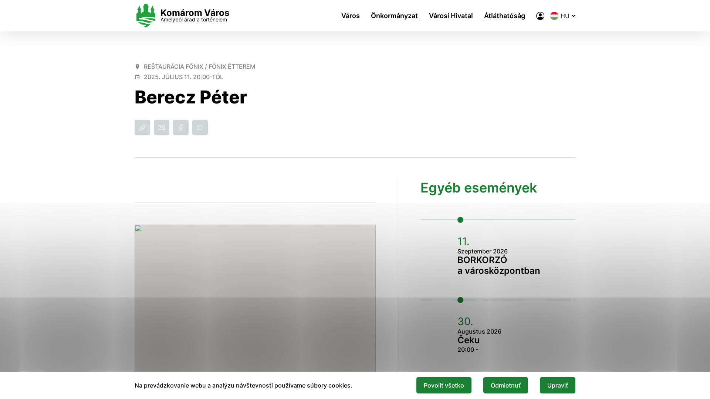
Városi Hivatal (451, 16)
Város (350, 16)
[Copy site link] (142, 127)
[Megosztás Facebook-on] (181, 127)
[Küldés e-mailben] (161, 127)
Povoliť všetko (444, 385)
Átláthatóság (504, 16)
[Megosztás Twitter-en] (200, 127)
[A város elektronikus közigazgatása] (540, 16)
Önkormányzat (394, 16)
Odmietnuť (506, 385)
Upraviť (557, 385)
